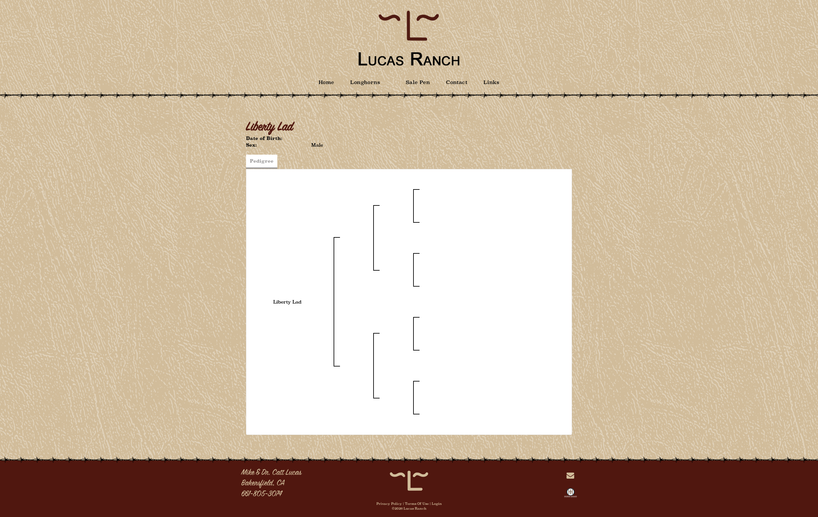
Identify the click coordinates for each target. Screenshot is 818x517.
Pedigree (262, 161)
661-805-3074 (261, 494)
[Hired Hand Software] (570, 494)
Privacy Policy (389, 503)
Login (437, 503)
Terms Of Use (417, 503)
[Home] (409, 480)
